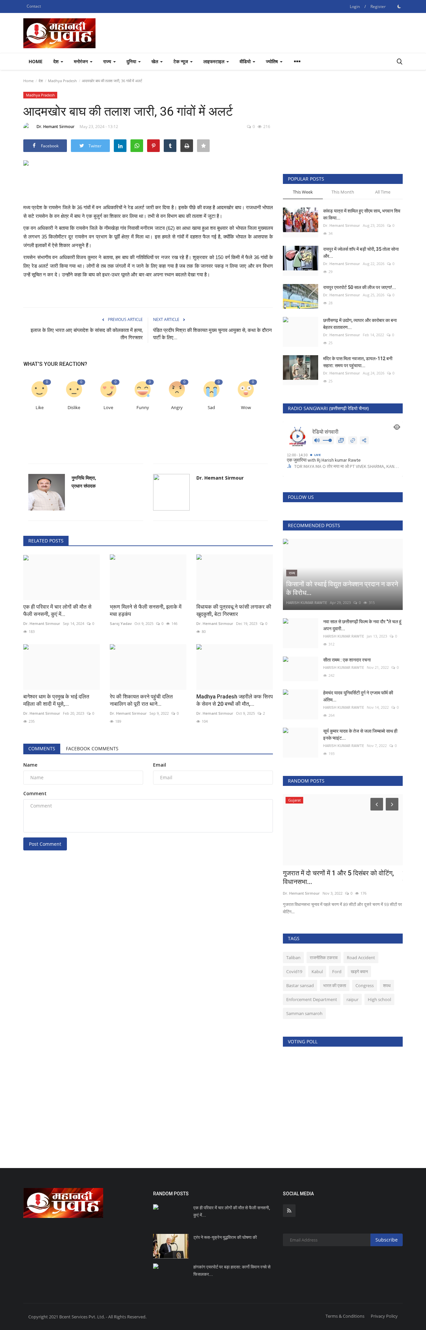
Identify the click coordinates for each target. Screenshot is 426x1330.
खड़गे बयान (359, 971)
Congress (364, 985)
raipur (352, 999)
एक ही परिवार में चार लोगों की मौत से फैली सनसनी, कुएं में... (57, 610)
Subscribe (386, 1240)
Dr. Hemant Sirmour (56, 126)
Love (108, 407)
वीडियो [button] (246, 61)
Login (355, 6)
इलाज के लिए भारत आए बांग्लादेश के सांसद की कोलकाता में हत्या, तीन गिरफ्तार (87, 334)
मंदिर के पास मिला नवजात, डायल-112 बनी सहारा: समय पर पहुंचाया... (357, 362)
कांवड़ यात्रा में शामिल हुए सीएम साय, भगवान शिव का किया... (361, 214)
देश (41, 80)
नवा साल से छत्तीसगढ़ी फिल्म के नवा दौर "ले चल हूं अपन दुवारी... (362, 625)
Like (40, 407)
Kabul (317, 971)
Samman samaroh (304, 1013)
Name (30, 765)
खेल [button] (155, 61)
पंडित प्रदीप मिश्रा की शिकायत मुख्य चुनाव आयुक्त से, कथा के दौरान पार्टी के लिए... (212, 334)
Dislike (74, 407)
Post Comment (45, 844)
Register (378, 6)
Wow (246, 407)
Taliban (293, 958)
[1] (399, 6)
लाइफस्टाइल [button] (214, 61)
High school (379, 999)
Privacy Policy (384, 1316)
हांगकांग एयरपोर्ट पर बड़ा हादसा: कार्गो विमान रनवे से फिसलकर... (232, 1270)
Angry (177, 407)
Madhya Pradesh (62, 80)
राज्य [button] (107, 61)
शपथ (387, 985)
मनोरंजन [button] (81, 61)
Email (159, 765)
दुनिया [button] (131, 61)
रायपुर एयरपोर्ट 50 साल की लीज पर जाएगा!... (359, 287)
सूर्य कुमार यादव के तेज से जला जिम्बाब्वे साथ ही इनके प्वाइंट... (360, 734)
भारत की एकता (334, 985)
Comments (41, 748)
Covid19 (294, 971)
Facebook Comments (92, 748)
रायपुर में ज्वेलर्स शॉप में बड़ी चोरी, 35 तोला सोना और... (361, 252)
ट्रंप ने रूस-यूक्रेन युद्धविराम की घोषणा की (225, 1237)
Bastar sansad (300, 985)
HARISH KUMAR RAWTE (306, 602)
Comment (35, 793)
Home (36, 61)
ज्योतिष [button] (272, 61)
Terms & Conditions (344, 1316)
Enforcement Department (311, 999)
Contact (34, 6)
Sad (211, 407)
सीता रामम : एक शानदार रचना (347, 660)
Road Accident (361, 958)
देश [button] (56, 61)
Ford (336, 971)
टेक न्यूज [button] (181, 61)
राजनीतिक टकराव (323, 958)
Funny (142, 407)
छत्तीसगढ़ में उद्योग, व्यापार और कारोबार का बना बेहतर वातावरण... (360, 324)
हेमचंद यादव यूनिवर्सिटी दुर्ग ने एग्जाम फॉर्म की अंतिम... (358, 696)
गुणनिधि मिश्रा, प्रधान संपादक (84, 482)
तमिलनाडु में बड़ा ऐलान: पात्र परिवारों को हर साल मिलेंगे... (340, 877)
